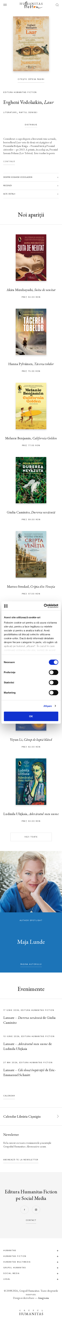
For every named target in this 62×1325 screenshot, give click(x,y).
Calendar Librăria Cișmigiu (22, 1116)
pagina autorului (31, 964)
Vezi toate (31, 837)
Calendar (9, 1096)
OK (31, 716)
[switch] (53, 672)
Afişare (47, 705)
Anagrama (43, 1298)
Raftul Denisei (28, 112)
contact (31, 1220)
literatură (10, 112)
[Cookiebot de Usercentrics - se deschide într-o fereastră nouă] (44, 606)
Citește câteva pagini (31, 79)
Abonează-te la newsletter (20, 1160)
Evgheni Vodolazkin (22, 102)
